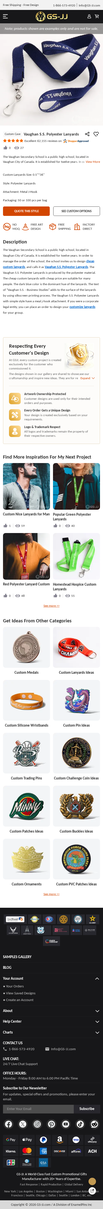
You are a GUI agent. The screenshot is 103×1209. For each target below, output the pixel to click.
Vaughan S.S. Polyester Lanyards (66, 267)
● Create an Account (18, 1000)
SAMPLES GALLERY (17, 957)
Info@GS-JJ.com (63, 1049)
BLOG (7, 967)
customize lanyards (82, 307)
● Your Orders (13, 986)
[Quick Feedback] (92, 1191)
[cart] (97, 16)
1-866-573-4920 (21, 1049)
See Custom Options (77, 211)
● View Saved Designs (19, 993)
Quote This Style (26, 211)
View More (92, 162)
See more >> (52, 606)
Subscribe (87, 1109)
